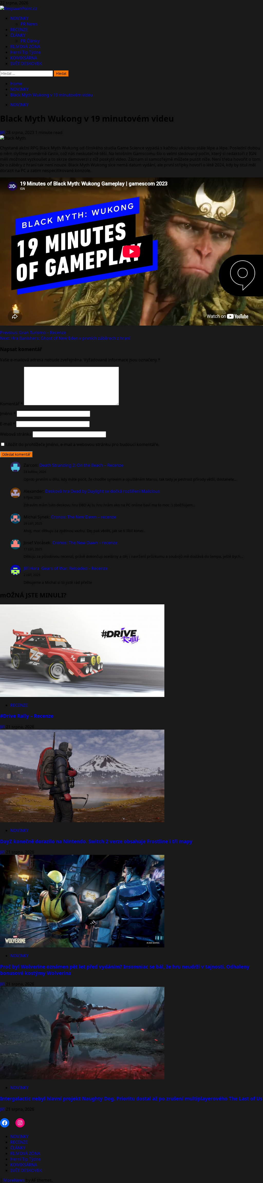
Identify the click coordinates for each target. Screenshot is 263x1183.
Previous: (33, 332)
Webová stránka (16, 434)
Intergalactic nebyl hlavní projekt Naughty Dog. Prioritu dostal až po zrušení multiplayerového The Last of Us (131, 1098)
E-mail (7, 424)
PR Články (30, 41)
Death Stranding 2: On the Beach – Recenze (81, 465)
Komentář (11, 404)
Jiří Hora (31, 568)
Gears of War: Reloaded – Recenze (74, 568)
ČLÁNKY (17, 35)
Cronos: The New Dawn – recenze (83, 517)
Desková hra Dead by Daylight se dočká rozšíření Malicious (102, 491)
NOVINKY (19, 18)
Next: (65, 338)
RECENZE (19, 29)
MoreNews (14, 1180)
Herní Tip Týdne (25, 52)
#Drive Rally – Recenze (26, 716)
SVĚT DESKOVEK (26, 63)
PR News (29, 24)
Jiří (3, 132)
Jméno (8, 413)
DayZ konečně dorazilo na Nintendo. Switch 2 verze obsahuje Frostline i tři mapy (96, 841)
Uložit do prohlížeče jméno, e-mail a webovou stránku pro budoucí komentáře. (82, 444)
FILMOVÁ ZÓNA (25, 46)
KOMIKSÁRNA (23, 58)
